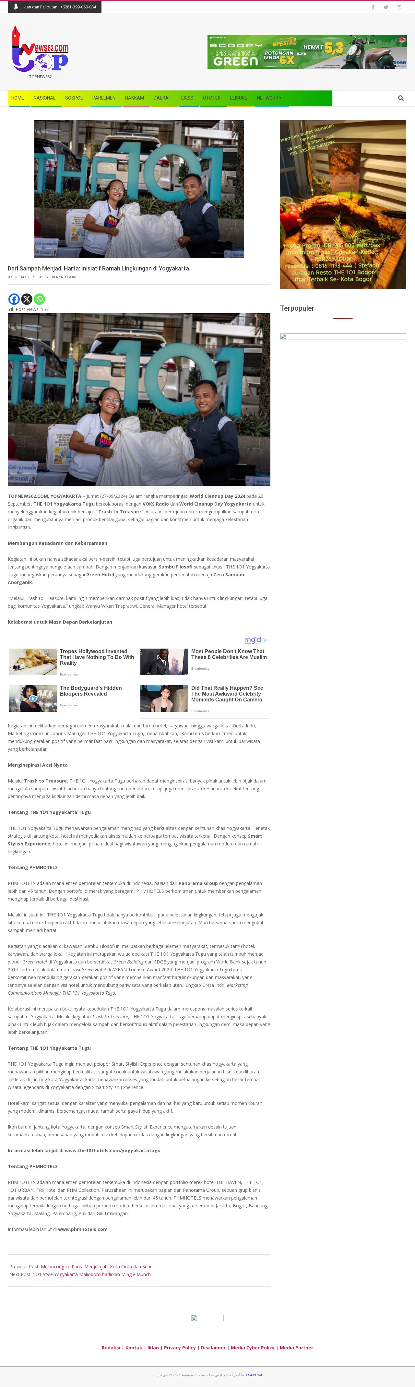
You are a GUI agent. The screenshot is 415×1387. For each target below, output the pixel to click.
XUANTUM (253, 1374)
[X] (26, 299)
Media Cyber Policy (253, 1348)
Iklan (153, 1348)
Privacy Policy (180, 1348)
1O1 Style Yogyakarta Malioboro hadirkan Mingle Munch (92, 1274)
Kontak (133, 1348)
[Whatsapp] (39, 299)
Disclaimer (213, 1348)
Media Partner (296, 1348)
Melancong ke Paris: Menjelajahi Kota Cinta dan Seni (96, 1266)
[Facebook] (14, 299)
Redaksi (111, 1348)
